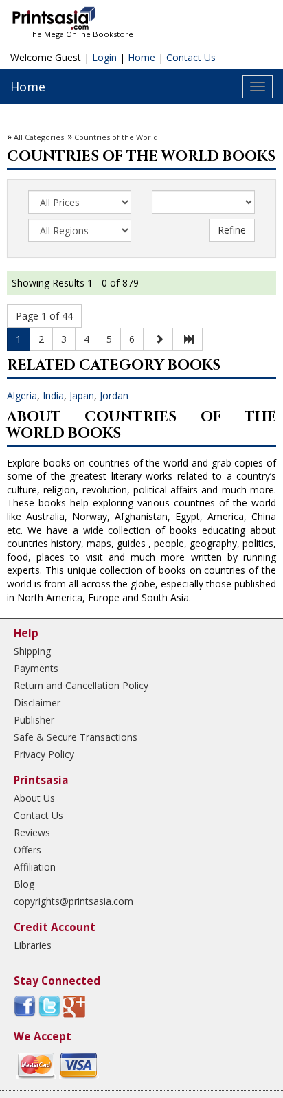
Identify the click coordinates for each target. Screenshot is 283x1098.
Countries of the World (116, 137)
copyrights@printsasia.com (73, 901)
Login (104, 57)
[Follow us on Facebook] (25, 1005)
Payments (36, 668)
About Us (34, 798)
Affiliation (35, 866)
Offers (27, 849)
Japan (81, 395)
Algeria (22, 395)
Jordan (114, 395)
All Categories (39, 137)
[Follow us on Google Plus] (74, 1005)
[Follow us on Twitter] (49, 1005)
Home (141, 57)
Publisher (34, 719)
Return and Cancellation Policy (81, 685)
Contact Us (191, 57)
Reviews (32, 832)
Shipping (32, 651)
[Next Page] (158, 339)
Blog (24, 883)
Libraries (33, 945)
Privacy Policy (44, 754)
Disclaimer (37, 702)
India (53, 395)
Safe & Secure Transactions (75, 736)
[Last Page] (187, 339)
